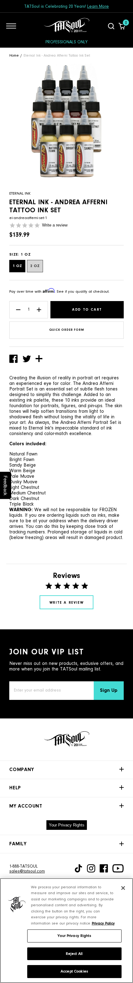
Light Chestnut (24, 487)
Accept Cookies (74, 971)
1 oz (17, 266)
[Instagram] (91, 868)
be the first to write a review (66, 602)
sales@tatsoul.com (27, 871)
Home (14, 56)
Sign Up (109, 690)
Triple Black (21, 504)
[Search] (111, 26)
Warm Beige (22, 470)
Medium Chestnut (27, 493)
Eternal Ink (20, 194)
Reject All (74, 954)
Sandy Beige (22, 465)
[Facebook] (104, 868)
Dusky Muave (23, 482)
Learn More (98, 7)
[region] (66, 930)
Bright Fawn (21, 459)
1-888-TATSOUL (23, 866)
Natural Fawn (23, 454)
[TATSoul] (66, 26)
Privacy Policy (103, 923)
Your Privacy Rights (66, 825)
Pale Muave (21, 476)
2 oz (35, 266)
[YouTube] (118, 868)
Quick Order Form (66, 330)
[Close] (123, 888)
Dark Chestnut (24, 498)
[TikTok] (78, 868)
